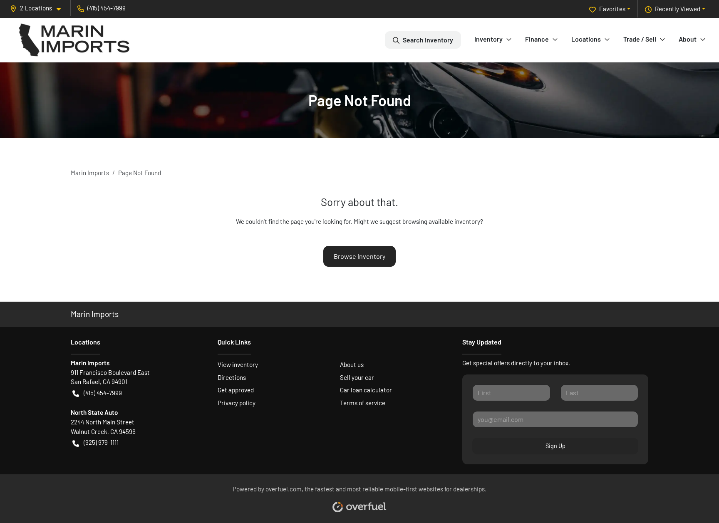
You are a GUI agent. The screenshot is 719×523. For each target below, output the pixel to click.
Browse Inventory (359, 256)
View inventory (238, 364)
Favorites (612, 8)
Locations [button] (586, 39)
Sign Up (555, 445)
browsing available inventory (441, 221)
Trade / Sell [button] (639, 39)
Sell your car (357, 377)
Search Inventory (428, 40)
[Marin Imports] (74, 40)
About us (352, 364)
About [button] (688, 39)
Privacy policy (236, 403)
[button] (39, 8)
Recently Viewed (677, 8)
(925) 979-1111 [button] (101, 442)
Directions (232, 377)
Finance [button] (537, 39)
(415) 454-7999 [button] (106, 8)
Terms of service (362, 403)
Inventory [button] (488, 39)
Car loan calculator (366, 390)
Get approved (236, 390)
